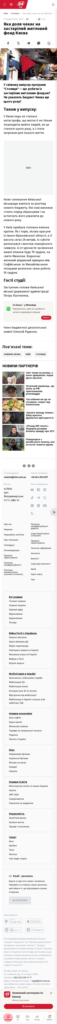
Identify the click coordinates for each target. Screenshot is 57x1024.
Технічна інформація (41, 548)
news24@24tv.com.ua (15, 477)
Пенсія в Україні (17, 739)
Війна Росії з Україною (23, 633)
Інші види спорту (18, 858)
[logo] (20, 4)
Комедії (13, 767)
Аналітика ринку (17, 818)
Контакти (35, 553)
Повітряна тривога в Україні (23, 650)
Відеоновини (16, 614)
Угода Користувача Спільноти (40, 535)
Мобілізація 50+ (17, 682)
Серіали (13, 771)
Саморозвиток (16, 799)
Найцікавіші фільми (19, 754)
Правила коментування (38, 542)
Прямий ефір (16, 609)
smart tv (13, 929)
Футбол (13, 845)
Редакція (8, 530)
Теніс (11, 850)
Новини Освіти (18, 781)
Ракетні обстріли (18, 637)
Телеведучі (9, 545)
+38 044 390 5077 (39, 477)
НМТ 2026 (14, 794)
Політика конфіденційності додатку (39, 526)
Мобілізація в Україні (22, 673)
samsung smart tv (35, 929)
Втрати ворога (16, 663)
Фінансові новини (18, 726)
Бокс (11, 841)
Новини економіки (20, 713)
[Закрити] (51, 993)
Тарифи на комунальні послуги (25, 730)
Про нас (8, 524)
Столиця (15, 14)
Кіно (12, 749)
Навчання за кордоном (21, 803)
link (32, 489)
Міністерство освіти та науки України (28, 786)
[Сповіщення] (53, 4)
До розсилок (20, 900)
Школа (12, 790)
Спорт (12, 837)
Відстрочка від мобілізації (22, 695)
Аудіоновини (15, 618)
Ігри (33, 580)
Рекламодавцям (11, 550)
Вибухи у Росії (16, 658)
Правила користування (10, 557)
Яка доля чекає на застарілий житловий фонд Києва (37, 14)
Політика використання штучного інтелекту (13, 572)
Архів (33, 569)
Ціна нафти (15, 717)
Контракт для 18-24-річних (23, 690)
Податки (13, 735)
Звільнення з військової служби (25, 678)
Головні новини (17, 601)
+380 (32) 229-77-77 (22, 977)
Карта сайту (36, 574)
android (13, 921)
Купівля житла (16, 822)
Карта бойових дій (18, 641)
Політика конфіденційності (12, 564)
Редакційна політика (14, 535)
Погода (12, 622)
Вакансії (35, 559)
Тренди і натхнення (19, 826)
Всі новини (15, 596)
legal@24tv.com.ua (41, 981)
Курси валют (15, 722)
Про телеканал (11, 540)
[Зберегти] (49, 43)
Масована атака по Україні (23, 654)
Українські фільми (18, 758)
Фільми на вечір (17, 762)
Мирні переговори (18, 646)
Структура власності (41, 564)
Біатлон (13, 854)
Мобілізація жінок (18, 686)
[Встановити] (28, 1000)
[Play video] (28, 63)
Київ (6, 14)
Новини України (17, 605)
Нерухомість (17, 813)
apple (35, 921)
